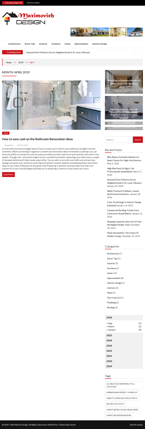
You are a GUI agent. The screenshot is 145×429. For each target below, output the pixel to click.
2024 (109, 340)
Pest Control (113, 297)
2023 (109, 345)
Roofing (111, 307)
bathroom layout (115, 404)
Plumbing (111, 302)
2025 (109, 335)
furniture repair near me (118, 415)
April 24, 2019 (22, 145)
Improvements (81, 44)
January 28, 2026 (129, 127)
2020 (109, 361)
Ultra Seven (70, 424)
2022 (109, 350)
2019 (21, 62)
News (109, 292)
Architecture (14, 44)
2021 (109, 355)
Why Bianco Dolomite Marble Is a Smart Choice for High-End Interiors (124, 83)
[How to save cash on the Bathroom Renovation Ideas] (51, 105)
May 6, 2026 (129, 91)
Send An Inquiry (33, 3)
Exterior (43, 44)
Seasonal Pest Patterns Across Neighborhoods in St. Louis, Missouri (58, 52)
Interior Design (99, 44)
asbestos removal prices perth (121, 398)
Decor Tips (30, 44)
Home (67, 44)
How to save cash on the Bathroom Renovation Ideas (37, 139)
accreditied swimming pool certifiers (120, 385)
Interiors (111, 288)
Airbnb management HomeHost (122, 392)
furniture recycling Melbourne (122, 410)
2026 (109, 317)
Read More (8, 174)
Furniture (56, 44)
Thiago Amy (8, 145)
